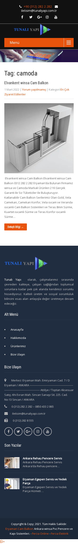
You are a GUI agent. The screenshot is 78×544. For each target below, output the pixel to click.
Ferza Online (40, 533)
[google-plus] (39, 17)
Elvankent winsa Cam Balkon (26, 83)
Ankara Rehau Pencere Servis (43, 458)
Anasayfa (17, 329)
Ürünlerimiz (18, 346)
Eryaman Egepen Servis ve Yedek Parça (45, 481)
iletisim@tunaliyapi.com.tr (29, 413)
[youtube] (56, 17)
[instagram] (47, 17)
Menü (14, 42)
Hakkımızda (18, 338)
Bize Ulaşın (18, 354)
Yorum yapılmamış (34, 89)
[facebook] (22, 17)
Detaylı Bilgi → (16, 226)
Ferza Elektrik (59, 533)
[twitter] (31, 17)
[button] (2, 542)
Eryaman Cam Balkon (19, 529)
